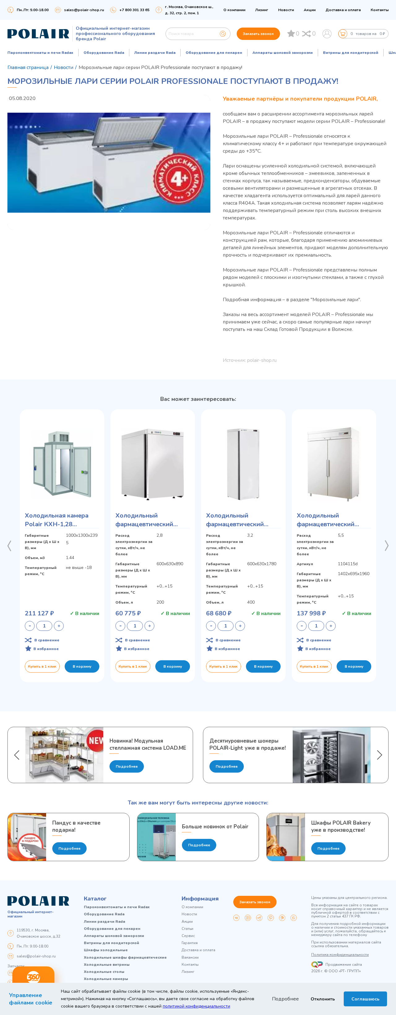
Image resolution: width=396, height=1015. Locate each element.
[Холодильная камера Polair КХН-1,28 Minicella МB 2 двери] (62, 464)
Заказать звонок (258, 33)
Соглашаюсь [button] (365, 999)
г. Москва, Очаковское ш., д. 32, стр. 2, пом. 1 (189, 9)
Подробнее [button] (285, 998)
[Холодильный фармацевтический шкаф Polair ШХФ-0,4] (243, 464)
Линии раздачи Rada (154, 52)
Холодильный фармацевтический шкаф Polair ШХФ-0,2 (148, 520)
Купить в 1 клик (42, 666)
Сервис (188, 936)
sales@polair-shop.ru (84, 9)
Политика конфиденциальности (340, 954)
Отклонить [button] (323, 999)
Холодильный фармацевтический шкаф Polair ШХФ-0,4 (238, 520)
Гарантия (190, 943)
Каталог (95, 898)
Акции (310, 9)
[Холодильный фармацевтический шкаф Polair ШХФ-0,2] (152, 464)
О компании (234, 9)
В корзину (82, 666)
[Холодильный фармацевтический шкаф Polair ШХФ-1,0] (334, 464)
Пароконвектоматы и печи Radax (40, 52)
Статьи (187, 929)
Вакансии (190, 958)
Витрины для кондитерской (350, 52)
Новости (286, 9)
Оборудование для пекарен (214, 52)
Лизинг (261, 9)
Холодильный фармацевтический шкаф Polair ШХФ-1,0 (329, 520)
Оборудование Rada (104, 52)
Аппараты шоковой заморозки (282, 52)
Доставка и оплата (343, 9)
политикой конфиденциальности (196, 1006)
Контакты (380, 9)
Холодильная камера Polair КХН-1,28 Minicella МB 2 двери (56, 520)
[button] (9, 545)
